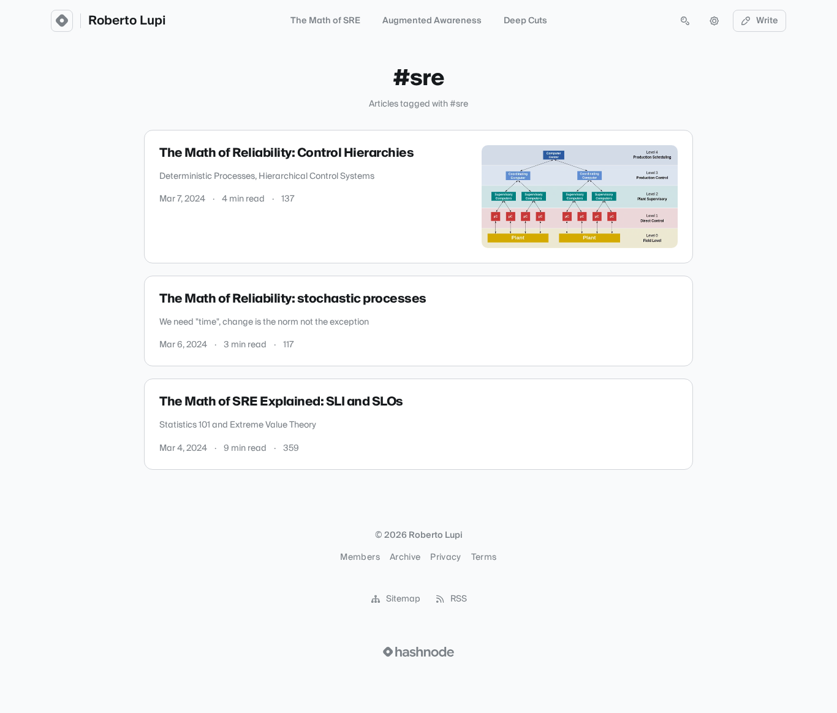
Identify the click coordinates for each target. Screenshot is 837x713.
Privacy (445, 557)
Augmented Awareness (432, 20)
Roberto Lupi (126, 20)
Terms (484, 557)
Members (359, 557)
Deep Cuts (525, 20)
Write (767, 20)
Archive (405, 557)
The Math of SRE (325, 20)
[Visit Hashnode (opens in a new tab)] (418, 651)
